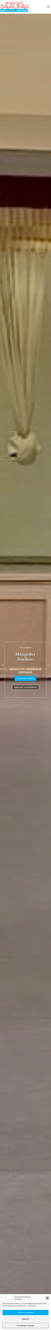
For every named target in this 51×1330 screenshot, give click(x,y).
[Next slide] (48, 665)
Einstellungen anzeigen (25, 1325)
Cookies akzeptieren (25, 1313)
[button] (47, 1298)
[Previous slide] (3, 665)
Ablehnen (25, 1319)
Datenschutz (21, 1306)
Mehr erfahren (25, 678)
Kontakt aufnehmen (25, 687)
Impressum (32, 1306)
